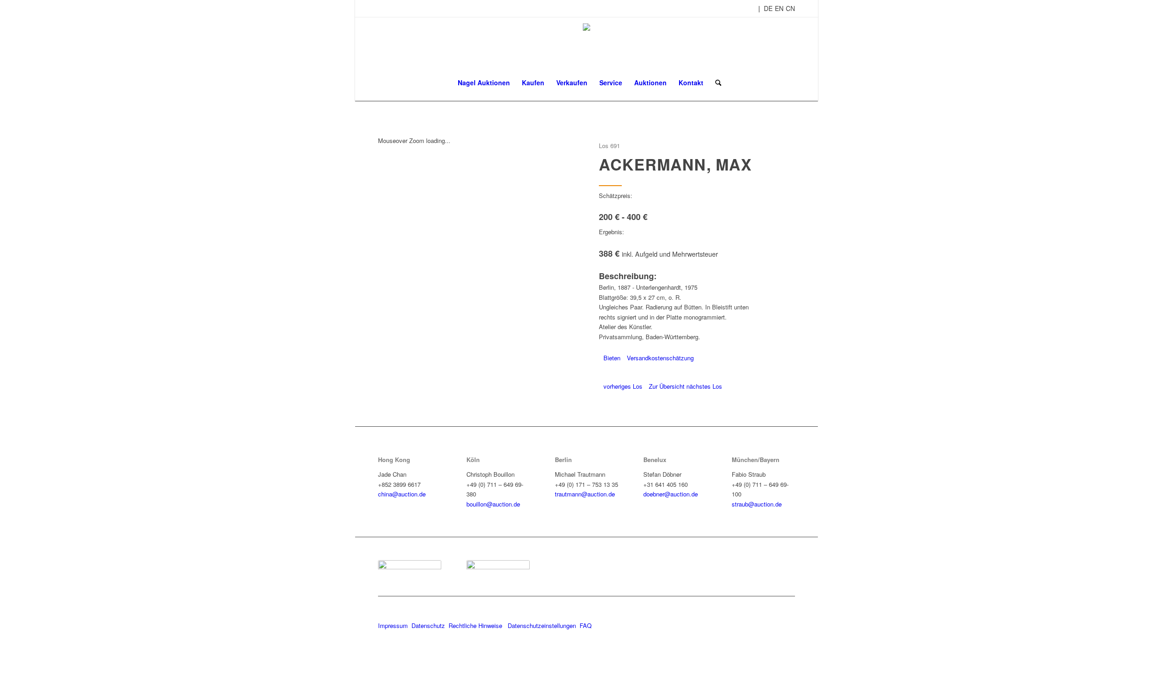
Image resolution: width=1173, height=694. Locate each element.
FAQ (586, 625)
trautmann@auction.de (585, 494)
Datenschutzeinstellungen (542, 625)
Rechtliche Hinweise (476, 625)
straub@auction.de (757, 504)
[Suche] (715, 82)
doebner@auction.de (670, 494)
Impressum (393, 625)
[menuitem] (484, 82)
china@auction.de (402, 494)
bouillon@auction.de (493, 504)
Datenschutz (428, 625)
